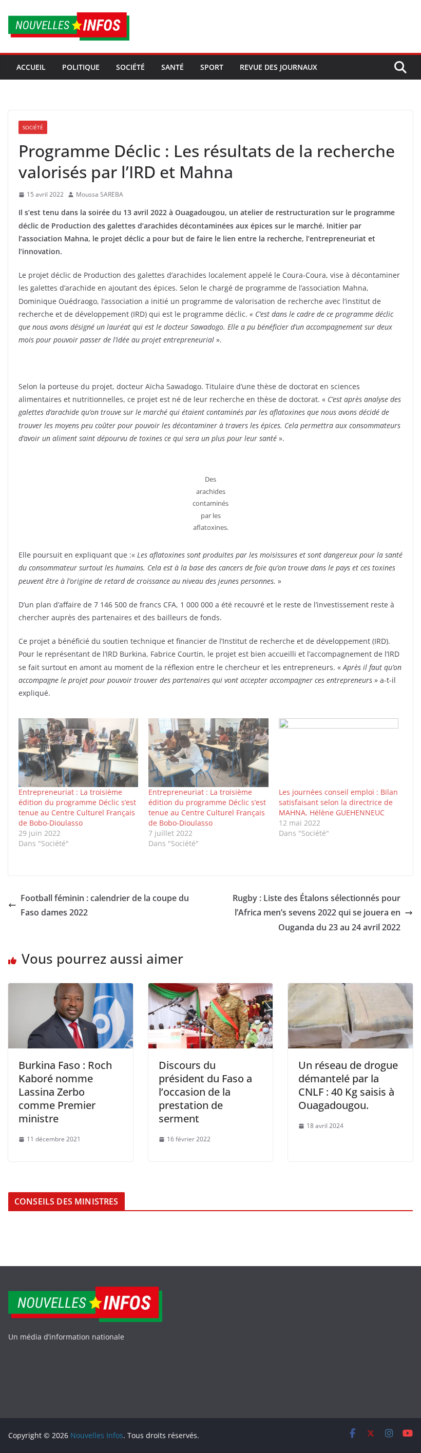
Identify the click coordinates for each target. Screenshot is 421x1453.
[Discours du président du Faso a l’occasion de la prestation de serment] (210, 990)
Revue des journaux (278, 67)
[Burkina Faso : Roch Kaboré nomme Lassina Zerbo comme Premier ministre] (70, 990)
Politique (81, 67)
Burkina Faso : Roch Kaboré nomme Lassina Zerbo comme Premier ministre (65, 1091)
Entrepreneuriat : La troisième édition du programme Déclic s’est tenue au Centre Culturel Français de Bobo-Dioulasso (77, 807)
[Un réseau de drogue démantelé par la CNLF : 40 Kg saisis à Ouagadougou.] (350, 990)
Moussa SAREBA (99, 194)
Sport (211, 67)
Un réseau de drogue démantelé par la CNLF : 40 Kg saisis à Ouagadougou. (348, 1085)
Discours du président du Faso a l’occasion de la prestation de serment (205, 1091)
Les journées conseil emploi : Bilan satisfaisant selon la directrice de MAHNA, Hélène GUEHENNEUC (338, 802)
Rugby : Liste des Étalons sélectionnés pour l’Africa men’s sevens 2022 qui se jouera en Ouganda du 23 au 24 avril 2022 (316, 912)
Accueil (31, 67)
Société (130, 67)
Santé (172, 67)
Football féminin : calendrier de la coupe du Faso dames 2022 (105, 905)
